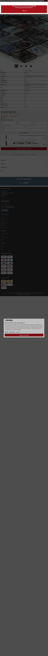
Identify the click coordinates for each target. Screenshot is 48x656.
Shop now (25, 10)
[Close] (46, 3)
